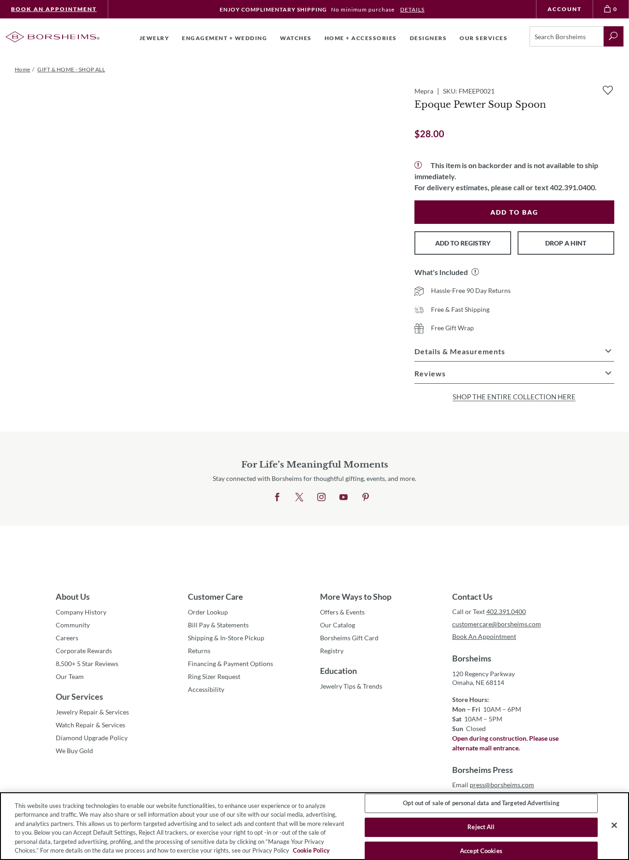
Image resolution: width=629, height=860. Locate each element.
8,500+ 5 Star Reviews (87, 663)
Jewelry (154, 38)
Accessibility (206, 689)
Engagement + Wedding (224, 38)
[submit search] (613, 36)
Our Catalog (337, 625)
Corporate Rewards (84, 651)
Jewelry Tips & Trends (351, 686)
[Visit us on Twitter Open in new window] (299, 497)
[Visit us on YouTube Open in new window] (343, 497)
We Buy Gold (74, 751)
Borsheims (471, 658)
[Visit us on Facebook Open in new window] (277, 497)
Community (73, 625)
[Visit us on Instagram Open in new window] (321, 497)
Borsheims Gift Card (349, 638)
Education (338, 671)
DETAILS (412, 9)
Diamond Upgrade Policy (92, 738)
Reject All (481, 827)
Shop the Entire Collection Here (514, 396)
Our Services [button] (483, 38)
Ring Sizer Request (214, 676)
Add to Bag (514, 212)
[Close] (614, 825)
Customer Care (215, 596)
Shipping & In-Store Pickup (226, 638)
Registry (332, 651)
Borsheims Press (482, 770)
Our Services (79, 696)
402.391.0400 (506, 611)
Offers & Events (342, 612)
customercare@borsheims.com (496, 624)
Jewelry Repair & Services (92, 712)
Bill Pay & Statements (218, 624)
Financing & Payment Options (230, 663)
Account (564, 9)
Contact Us (472, 596)
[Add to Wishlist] (607, 90)
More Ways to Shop (355, 596)
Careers (67, 638)
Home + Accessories (361, 38)
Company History (81, 612)
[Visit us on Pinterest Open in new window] (365, 497)
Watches (296, 38)
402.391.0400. (573, 187)
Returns (199, 651)
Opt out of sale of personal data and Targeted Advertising (481, 803)
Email (493, 785)
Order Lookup (208, 612)
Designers (428, 38)
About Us (73, 596)
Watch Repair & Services (90, 725)
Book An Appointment (54, 9)
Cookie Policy (311, 850)
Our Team (70, 676)
